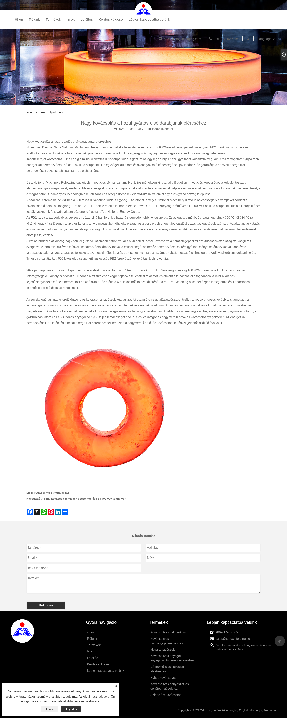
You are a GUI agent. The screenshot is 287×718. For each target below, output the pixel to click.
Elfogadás (70, 709)
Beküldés (46, 605)
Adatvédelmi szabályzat (83, 701)
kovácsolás (54, 159)
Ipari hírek (56, 112)
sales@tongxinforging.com (182, 39)
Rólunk (34, 19)
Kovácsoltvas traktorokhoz (168, 632)
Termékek (53, 19)
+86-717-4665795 (226, 39)
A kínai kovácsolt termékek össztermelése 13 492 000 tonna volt (83, 498)
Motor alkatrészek (162, 649)
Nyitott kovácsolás (163, 677)
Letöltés (86, 19)
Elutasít (49, 709)
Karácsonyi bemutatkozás (52, 492)
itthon (18, 19)
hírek (71, 19)
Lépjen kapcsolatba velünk (149, 19)
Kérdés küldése (111, 19)
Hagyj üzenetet (162, 128)
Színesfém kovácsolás (165, 695)
